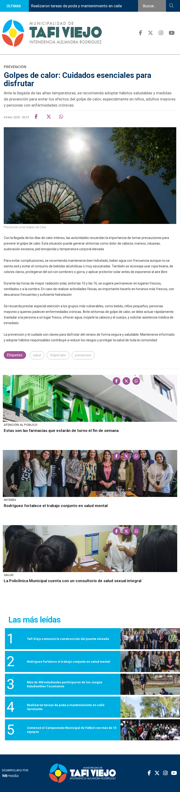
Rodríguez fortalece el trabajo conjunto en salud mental (56, 505)
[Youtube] (172, 33)
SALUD (9, 575)
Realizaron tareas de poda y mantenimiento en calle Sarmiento (76, 12)
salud (37, 355)
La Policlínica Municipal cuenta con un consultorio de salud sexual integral (72, 580)
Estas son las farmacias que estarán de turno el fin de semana (61, 430)
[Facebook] (140, 33)
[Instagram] (161, 33)
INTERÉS (10, 500)
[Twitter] (150, 33)
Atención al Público (20, 425)
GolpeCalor (58, 355)
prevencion (83, 355)
